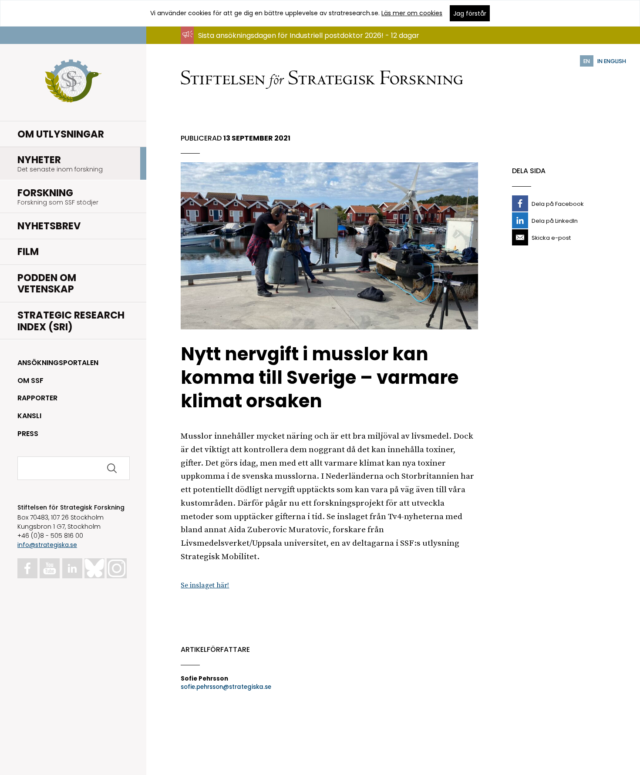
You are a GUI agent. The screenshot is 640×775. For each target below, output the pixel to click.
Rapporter (37, 398)
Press (27, 434)
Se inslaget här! (205, 585)
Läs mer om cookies (411, 13)
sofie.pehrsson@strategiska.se (226, 687)
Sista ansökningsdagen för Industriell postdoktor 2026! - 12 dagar (308, 35)
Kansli (29, 416)
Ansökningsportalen (57, 363)
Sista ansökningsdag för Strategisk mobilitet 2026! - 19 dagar (301, 44)
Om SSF (30, 381)
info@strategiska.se (47, 544)
